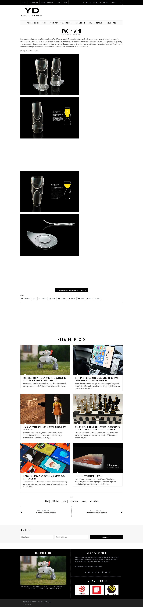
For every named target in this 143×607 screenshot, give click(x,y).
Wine (84, 501)
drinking (56, 501)
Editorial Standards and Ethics (84, 566)
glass (65, 501)
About (24, 2)
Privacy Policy (98, 566)
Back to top (26, 604)
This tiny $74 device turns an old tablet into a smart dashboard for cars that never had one (97, 379)
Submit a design (47, 2)
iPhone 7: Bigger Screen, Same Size (88, 476)
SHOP (58, 2)
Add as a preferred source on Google (72, 290)
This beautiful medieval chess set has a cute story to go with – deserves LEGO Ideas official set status (97, 428)
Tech (44, 23)
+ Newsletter (111, 23)
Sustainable (80, 23)
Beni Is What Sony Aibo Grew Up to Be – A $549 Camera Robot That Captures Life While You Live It (44, 379)
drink (47, 501)
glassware (74, 501)
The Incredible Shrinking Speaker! (97, 511)
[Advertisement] (87, 12)
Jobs (65, 2)
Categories (34, 2)
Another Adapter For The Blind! (46, 511)
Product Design (33, 23)
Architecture (67, 23)
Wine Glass (94, 501)
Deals (91, 23)
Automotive (54, 23)
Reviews (99, 23)
